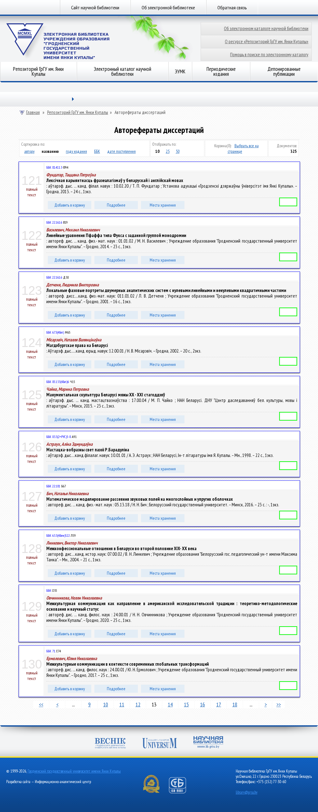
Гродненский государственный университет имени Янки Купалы (74, 771)
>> (278, 704)
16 (202, 704)
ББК (97, 151)
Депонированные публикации (284, 71)
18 (234, 704)
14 (170, 704)
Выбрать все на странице (243, 148)
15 (186, 704)
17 (218, 704)
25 (168, 151)
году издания (76, 151)
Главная (33, 112)
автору (29, 151)
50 (177, 151)
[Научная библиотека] (208, 743)
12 (137, 704)
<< (41, 704)
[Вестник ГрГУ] (110, 744)
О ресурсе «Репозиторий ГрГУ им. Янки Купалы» (266, 41)
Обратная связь (232, 7)
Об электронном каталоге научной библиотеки (266, 28)
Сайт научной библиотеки (95, 7)
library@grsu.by (246, 792)
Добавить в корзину (69, 205)
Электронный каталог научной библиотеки (122, 71)
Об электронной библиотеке (168, 7)
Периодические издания (221, 71)
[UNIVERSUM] (159, 744)
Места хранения (163, 205)
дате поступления (121, 151)
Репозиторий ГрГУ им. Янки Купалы (38, 71)
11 (121, 704)
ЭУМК (180, 71)
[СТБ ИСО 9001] (181, 792)
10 (105, 704)
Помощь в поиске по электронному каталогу (269, 54)
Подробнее (116, 205)
